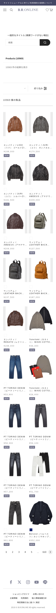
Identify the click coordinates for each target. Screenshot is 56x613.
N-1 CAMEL (31, 287)
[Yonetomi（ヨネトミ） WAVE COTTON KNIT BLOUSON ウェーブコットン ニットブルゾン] (41, 318)
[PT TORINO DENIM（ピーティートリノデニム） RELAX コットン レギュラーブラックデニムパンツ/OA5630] (15, 513)
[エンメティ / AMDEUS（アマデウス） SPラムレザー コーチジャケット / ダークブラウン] (15, 221)
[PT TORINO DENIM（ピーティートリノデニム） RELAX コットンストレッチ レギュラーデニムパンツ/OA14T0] (41, 464)
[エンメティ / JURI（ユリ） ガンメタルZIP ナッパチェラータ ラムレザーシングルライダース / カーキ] (41, 124)
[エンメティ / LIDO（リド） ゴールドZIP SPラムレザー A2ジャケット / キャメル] (15, 124)
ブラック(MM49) (5, 529)
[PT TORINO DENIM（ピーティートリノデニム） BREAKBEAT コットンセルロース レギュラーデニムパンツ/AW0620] (15, 416)
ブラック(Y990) (35, 481)
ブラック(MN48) (31, 432)
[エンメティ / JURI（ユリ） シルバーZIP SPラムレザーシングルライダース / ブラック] (15, 173)
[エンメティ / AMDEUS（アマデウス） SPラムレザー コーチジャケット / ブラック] (41, 173)
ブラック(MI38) (5, 481)
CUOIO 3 (5, 141)
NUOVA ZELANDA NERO (5, 189)
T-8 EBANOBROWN (5, 287)
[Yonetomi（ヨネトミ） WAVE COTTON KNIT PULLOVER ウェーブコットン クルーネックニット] (41, 367)
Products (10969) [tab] (14, 58)
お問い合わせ (38, 594)
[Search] (45, 42)
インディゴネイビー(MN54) (5, 432)
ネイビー (31, 529)
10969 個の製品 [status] (12, 99)
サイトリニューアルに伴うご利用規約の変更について (28, 3)
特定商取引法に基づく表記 (28, 602)
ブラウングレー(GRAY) (31, 335)
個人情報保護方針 (39, 598)
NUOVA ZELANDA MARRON (5, 238)
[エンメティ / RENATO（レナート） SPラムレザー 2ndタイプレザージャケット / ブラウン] (15, 318)
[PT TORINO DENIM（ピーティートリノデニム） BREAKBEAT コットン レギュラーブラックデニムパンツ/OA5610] (41, 416)
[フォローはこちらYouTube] (36, 582)
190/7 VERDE (31, 141)
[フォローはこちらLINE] (45, 582)
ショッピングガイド (21, 594)
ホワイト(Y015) (31, 481)
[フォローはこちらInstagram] (28, 582)
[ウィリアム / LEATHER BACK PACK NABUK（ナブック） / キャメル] (41, 270)
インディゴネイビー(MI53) (5, 384)
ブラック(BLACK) (35, 335)
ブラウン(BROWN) (39, 384)
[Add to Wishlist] (24, 133)
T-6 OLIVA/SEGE (31, 238)
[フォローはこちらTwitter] (19, 582)
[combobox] (28, 42)
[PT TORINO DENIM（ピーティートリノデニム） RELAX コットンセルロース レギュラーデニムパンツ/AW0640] (15, 367)
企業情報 (13, 598)
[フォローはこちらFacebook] (11, 582)
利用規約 (24, 598)
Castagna (5, 335)
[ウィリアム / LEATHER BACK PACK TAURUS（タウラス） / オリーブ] (41, 221)
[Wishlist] (47, 10)
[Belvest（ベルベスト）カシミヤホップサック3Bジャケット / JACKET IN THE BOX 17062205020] (41, 513)
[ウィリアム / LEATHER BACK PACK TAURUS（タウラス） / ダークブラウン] (15, 270)
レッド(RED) (43, 384)
